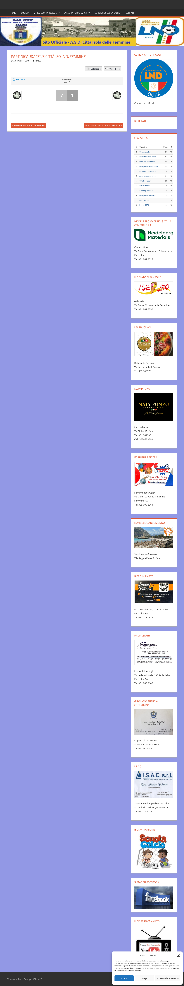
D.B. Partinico (144, 200)
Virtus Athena (144, 186)
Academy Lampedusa (147, 176)
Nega (144, 978)
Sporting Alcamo (146, 191)
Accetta (124, 978)
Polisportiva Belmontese (148, 166)
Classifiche (114, 69)
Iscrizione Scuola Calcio (107, 12)
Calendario (96, 69)
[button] (178, 955)
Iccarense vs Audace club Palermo (29, 126)
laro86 (38, 60)
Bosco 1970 (144, 205)
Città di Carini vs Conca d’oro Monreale (102, 126)
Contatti (130, 12)
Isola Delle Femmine (147, 162)
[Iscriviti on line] (153, 852)
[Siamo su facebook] (153, 897)
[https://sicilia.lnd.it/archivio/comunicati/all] (153, 78)
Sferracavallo (144, 152)
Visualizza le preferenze (167, 978)
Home (13, 12)
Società (25, 12)
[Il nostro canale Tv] (153, 944)
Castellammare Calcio (147, 171)
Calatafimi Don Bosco (147, 157)
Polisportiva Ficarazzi (147, 195)
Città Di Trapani (145, 181)
